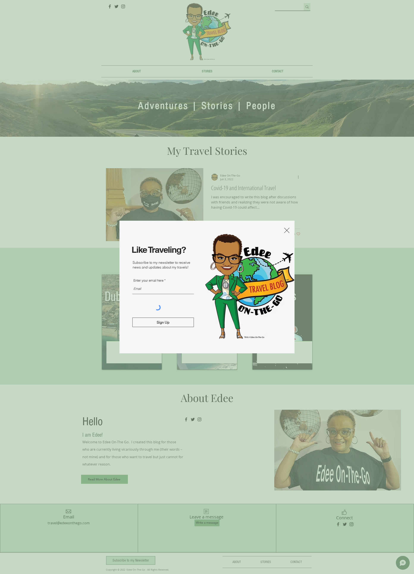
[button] (286, 230)
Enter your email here (148, 280)
